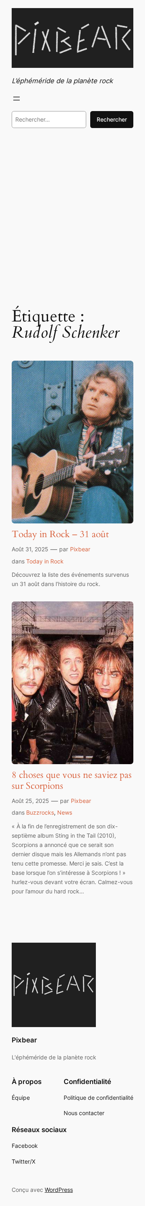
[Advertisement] (72, 216)
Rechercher (112, 119)
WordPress (59, 1189)
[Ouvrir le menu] (16, 98)
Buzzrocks (40, 812)
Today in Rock (45, 561)
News (64, 812)
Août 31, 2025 (30, 549)
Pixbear (80, 549)
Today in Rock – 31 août (60, 534)
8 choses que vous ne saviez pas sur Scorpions (72, 781)
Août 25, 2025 (30, 800)
